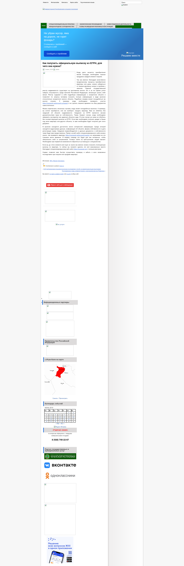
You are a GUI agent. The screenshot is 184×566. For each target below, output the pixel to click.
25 (51, 421)
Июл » (63, 423)
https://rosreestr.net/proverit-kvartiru (77, 135)
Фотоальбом (55, 2)
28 (64, 421)
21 (64, 419)
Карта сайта (74, 2)
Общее (44, 25)
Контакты (65, 2)
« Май (57, 423)
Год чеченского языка (87, 2)
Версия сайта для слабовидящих (61, 185)
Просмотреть (63, 398)
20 (60, 419)
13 (60, 417)
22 (69, 419)
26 (55, 421)
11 (51, 417)
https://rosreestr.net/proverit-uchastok (55, 103)
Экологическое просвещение (91, 24)
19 (55, 419)
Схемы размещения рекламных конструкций (96, 26)
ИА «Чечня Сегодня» (57, 161)
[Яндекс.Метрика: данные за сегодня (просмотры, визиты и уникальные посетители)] (60, 427)
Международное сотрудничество (61, 26)
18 (51, 419)
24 (46, 421)
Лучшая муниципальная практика (62, 24)
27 (60, 421)
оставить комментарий (56, 174)
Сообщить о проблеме (57, 54)
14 (64, 417)
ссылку (69, 174)
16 (73, 417)
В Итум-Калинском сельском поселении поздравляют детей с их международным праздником (72, 169)
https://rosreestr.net (80, 149)
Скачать (55, 398)
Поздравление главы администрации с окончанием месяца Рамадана (83, 171)
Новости (45, 2)
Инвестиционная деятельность (119, 24)
